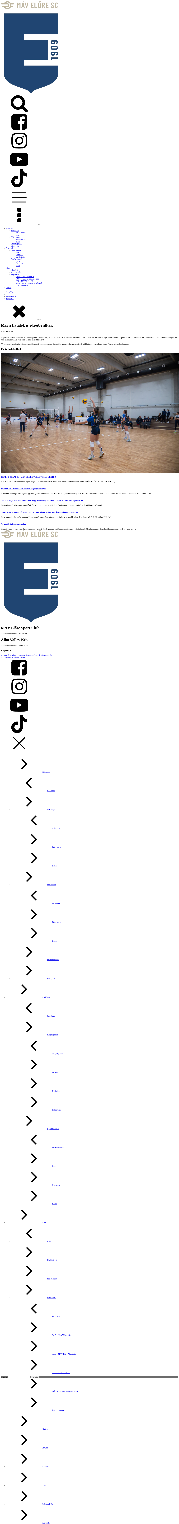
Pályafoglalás (11, 296)
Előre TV (9, 292)
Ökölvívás (20, 263)
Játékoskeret (20, 233)
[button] (19, 751)
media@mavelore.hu (44, 655)
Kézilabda (19, 255)
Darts (18, 261)
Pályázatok (15, 274)
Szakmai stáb (16, 272)
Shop (8, 294)
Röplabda (9, 228)
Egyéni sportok (16, 259)
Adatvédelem (15, 657)
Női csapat (15, 231)
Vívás (18, 266)
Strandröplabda (16, 244)
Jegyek (8, 290)
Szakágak (9, 248)
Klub (8, 268)
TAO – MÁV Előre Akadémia (27, 279)
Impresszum (5, 657)
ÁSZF (22, 657)
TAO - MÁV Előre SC (24, 281)
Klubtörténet (15, 270)
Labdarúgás (20, 257)
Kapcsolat (10, 299)
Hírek (18, 235)
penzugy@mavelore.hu (27, 655)
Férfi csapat (15, 237)
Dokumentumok (22, 285)
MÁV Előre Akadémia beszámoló (29, 283)
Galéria (8, 288)
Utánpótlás (15, 246)
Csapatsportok (16, 250)
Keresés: (4, 1377)
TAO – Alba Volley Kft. (25, 277)
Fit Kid (18, 252)
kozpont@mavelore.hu (10, 655)
